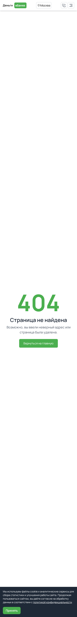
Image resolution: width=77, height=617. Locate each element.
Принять (12, 611)
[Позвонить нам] (64, 5)
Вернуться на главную (38, 343)
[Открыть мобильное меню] (71, 5)
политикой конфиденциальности (52, 602)
